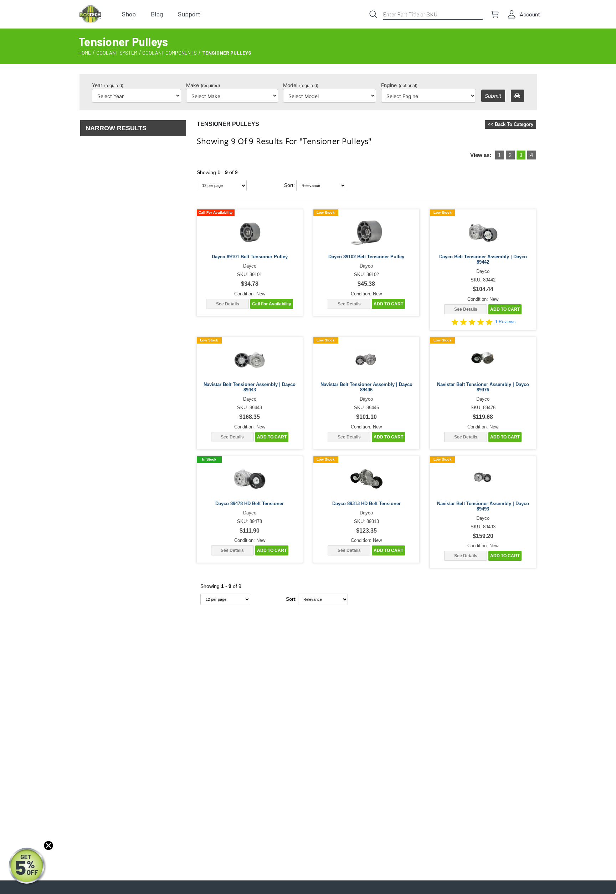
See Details (227, 303)
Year (107, 85)
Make (203, 85)
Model (300, 85)
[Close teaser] (48, 845)
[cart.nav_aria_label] (494, 14)
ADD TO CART (388, 303)
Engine (399, 85)
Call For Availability (271, 303)
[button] (27, 866)
